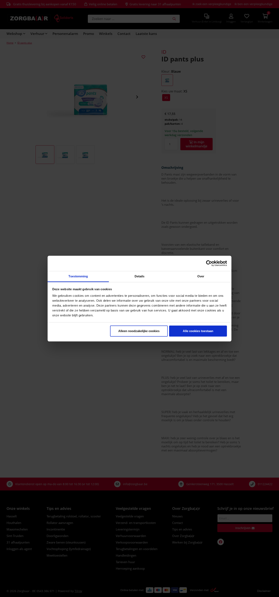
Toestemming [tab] (78, 276)
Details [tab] (140, 276)
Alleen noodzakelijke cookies (139, 331)
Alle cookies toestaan (198, 331)
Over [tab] (200, 276)
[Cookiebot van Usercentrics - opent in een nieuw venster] (209, 263)
